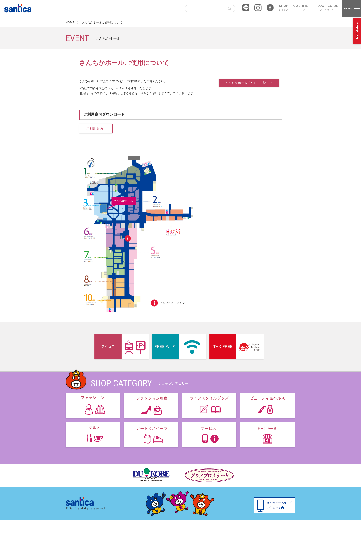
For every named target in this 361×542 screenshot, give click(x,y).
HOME (70, 22)
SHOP (283, 7)
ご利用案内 (94, 128)
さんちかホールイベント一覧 (246, 82)
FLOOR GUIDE (326, 7)
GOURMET (301, 7)
